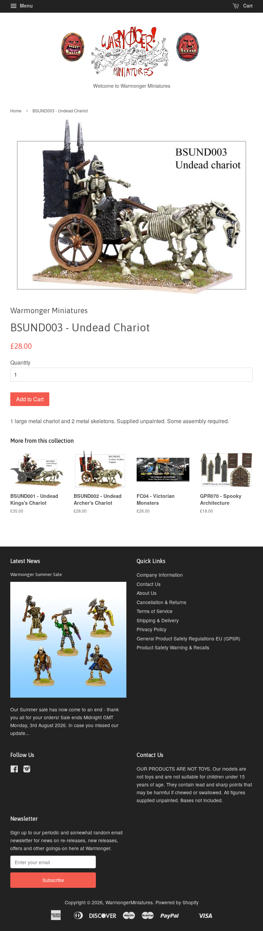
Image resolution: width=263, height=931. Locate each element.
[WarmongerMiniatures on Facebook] (14, 770)
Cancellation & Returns (161, 602)
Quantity (20, 362)
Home (16, 110)
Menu (25, 5)
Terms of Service (155, 611)
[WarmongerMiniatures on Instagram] (26, 770)
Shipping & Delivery (158, 620)
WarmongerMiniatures (129, 902)
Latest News (25, 561)
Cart (247, 5)
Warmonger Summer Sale (36, 574)
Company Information (160, 574)
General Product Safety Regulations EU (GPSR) (188, 638)
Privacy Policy (151, 629)
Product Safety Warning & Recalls (173, 647)
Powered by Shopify (177, 902)
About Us (146, 592)
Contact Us (149, 583)
